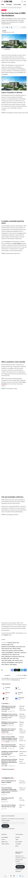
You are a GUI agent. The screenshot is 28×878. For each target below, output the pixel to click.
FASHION (3, 733)
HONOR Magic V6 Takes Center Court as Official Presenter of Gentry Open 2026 (8, 708)
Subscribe (5, 826)
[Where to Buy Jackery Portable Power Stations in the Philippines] (23, 746)
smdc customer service (17, 660)
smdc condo (15, 658)
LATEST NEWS (4, 711)
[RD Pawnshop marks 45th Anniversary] (23, 799)
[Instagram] (22, 675)
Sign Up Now (20, 866)
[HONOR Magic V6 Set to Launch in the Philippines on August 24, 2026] (23, 716)
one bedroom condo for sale (17, 656)
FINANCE (5, 7)
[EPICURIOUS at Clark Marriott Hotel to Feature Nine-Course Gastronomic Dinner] (23, 753)
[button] (2, 1)
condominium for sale (6, 654)
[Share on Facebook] (5, 27)
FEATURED (7, 741)
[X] (20, 675)
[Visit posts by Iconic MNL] (2, 675)
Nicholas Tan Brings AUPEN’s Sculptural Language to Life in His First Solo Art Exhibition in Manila (9, 738)
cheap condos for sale (6, 648)
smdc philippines (10, 662)
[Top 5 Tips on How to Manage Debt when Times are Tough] (23, 806)
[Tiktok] (7, 698)
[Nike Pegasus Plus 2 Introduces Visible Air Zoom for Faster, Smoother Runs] (23, 731)
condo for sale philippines (7, 652)
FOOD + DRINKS (4, 756)
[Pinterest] (24, 675)
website (6, 635)
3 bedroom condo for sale (7, 644)
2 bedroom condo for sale (13, 642)
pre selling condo (5, 658)
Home (2, 7)
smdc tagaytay (13, 664)
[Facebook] (18, 675)
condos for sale (15, 654)
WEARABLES (3, 725)
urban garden (17, 243)
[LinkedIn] (26, 675)
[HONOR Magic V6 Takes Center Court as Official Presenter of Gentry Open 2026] (23, 708)
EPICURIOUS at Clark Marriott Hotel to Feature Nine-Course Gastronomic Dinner (9, 753)
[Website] (17, 675)
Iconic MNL (8, 1)
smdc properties (19, 662)
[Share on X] (7, 27)
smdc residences (5, 664)
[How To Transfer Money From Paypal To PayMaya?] (23, 782)
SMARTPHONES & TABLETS (6, 717)
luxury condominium (6, 656)
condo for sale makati (18, 650)
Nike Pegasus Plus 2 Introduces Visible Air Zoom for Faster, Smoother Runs (8, 730)
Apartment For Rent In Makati (8, 646)
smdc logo (3, 662)
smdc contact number (6, 660)
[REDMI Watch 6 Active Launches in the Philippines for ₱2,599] (23, 724)
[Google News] (20, 698)
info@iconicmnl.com (16, 679)
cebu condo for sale (20, 646)
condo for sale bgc (16, 648)
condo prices (23, 652)
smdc (11, 658)
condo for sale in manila (6, 650)
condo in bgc (17, 652)
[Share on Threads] (14, 875)
